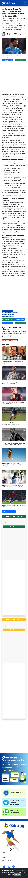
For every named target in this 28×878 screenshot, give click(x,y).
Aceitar (17, 874)
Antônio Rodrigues (12, 33)
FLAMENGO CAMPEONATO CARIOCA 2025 (10, 312)
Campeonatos (5, 854)
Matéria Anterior (7, 60)
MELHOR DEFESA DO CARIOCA (8, 316)
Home (3, 852)
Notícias (3, 857)
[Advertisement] (14, 78)
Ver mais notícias (9, 512)
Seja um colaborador (6, 860)
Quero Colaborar (8, 770)
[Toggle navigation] (25, 3)
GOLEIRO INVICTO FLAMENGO (7, 314)
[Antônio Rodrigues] (4, 34)
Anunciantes (5, 862)
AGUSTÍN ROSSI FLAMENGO (7, 310)
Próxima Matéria (20, 60)
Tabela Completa (14, 527)
